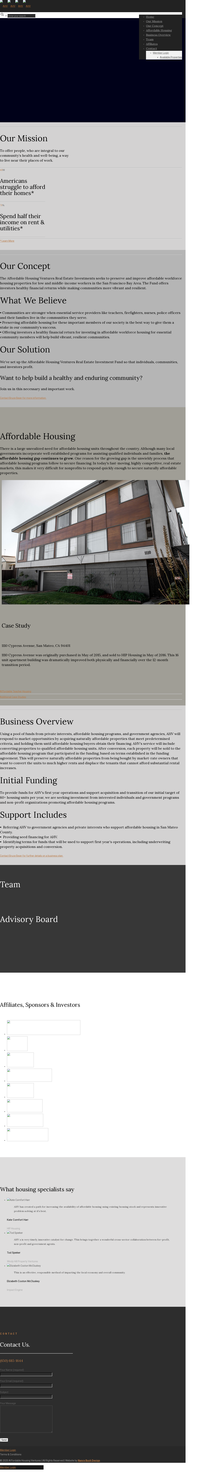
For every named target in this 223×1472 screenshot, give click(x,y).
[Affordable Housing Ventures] (15, 6)
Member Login (8, 1450)
